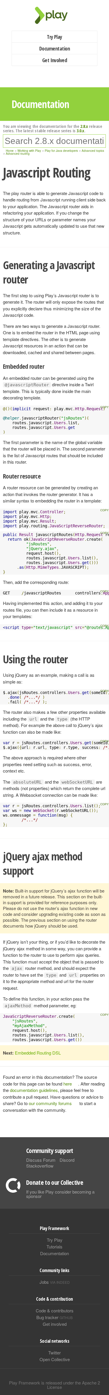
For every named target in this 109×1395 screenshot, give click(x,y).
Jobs (55, 1282)
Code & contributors (55, 1310)
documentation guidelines (34, 1090)
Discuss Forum (41, 1160)
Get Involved (54, 60)
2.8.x (84, 126)
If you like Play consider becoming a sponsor (60, 1194)
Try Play (54, 36)
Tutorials (54, 1246)
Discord (67, 1160)
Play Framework (54, 15)
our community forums (50, 1103)
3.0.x (80, 130)
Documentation (54, 48)
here (67, 1084)
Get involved (55, 1324)
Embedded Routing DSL (38, 1053)
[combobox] (54, 141)
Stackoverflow (39, 1166)
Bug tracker (54, 1317)
